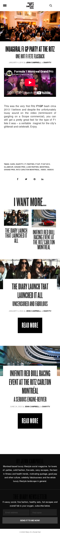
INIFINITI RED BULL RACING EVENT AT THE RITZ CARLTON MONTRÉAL (44, 240)
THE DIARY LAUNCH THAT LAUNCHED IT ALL (16, 236)
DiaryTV (47, 62)
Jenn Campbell (33, 62)
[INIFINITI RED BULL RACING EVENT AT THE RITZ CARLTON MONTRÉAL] (44, 218)
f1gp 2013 (45, 164)
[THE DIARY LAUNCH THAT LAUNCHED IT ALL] (16, 218)
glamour (8, 167)
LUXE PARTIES (32, 167)
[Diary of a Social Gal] (30, 5)
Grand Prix (19, 167)
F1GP (37, 164)
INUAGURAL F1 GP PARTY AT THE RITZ (30, 50)
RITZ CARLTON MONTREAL (28, 169)
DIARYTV (20, 164)
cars (12, 164)
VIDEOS (50, 169)
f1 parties (29, 164)
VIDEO (43, 169)
